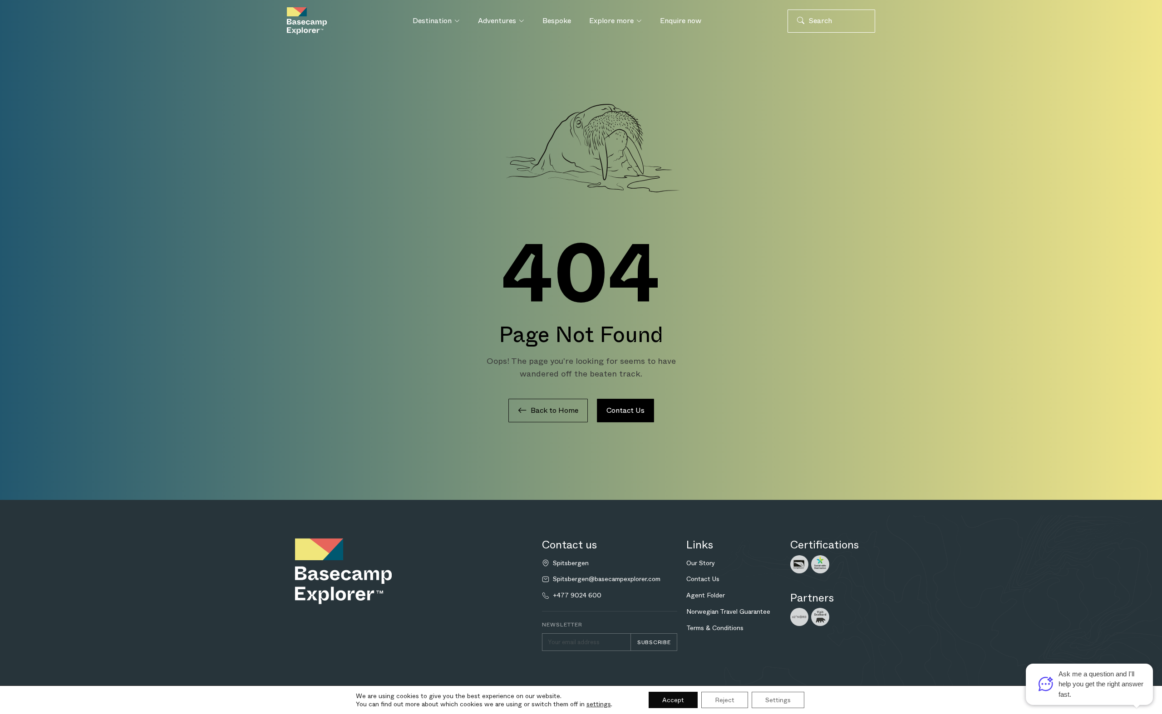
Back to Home (554, 410)
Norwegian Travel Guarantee (728, 611)
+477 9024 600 (577, 595)
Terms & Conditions (714, 627)
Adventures (497, 20)
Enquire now (680, 20)
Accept (673, 699)
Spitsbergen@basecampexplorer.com (606, 579)
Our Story (700, 562)
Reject (724, 699)
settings (598, 704)
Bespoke (556, 20)
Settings (778, 699)
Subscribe (653, 642)
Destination (432, 20)
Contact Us (625, 410)
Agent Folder (705, 595)
